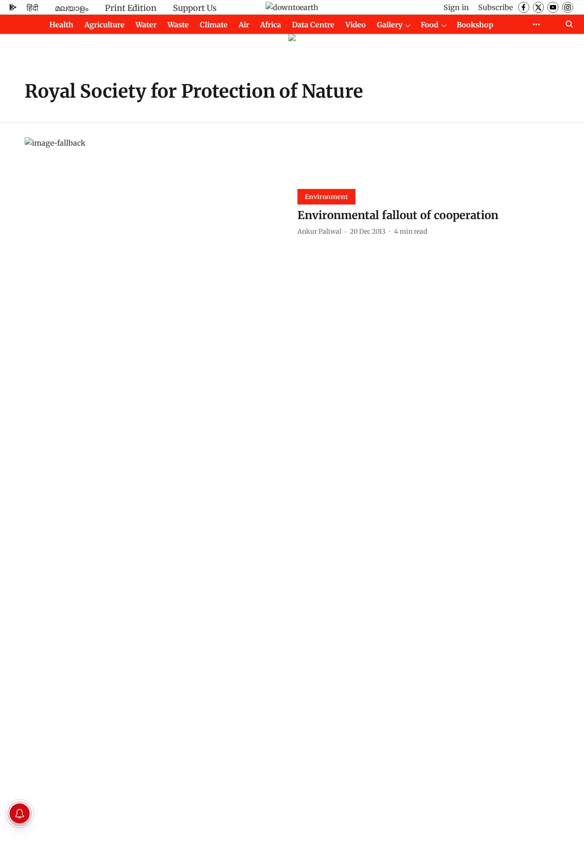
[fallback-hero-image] (156, 211)
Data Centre (313, 24)
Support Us (195, 8)
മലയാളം (72, 8)
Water (146, 24)
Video (355, 24)
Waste (178, 24)
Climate (214, 24)
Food (429, 24)
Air (244, 24)
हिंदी (32, 8)
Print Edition (130, 8)
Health (61, 24)
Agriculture (104, 24)
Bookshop (475, 24)
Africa (270, 24)
